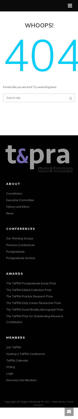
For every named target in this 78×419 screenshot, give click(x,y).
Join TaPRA (13, 347)
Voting (10, 367)
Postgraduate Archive (20, 258)
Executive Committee (20, 200)
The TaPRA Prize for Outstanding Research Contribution (34, 319)
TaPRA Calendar (17, 360)
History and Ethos (18, 206)
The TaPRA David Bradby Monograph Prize (34, 309)
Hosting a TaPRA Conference (25, 354)
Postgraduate (15, 251)
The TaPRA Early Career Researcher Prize (33, 303)
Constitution (14, 193)
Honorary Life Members (21, 380)
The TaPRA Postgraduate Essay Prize (31, 283)
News (10, 213)
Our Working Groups (19, 238)
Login (9, 373)
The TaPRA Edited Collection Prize (28, 290)
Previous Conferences (20, 245)
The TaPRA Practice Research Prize (29, 296)
